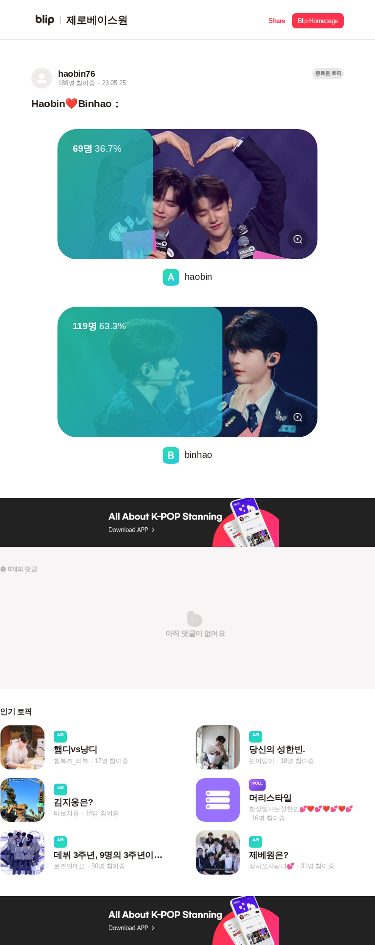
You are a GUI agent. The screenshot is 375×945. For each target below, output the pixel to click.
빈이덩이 (261, 761)
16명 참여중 (269, 818)
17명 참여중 (111, 761)
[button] (277, 20)
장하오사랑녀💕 (271, 866)
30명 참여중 (108, 866)
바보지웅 (66, 813)
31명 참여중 (317, 866)
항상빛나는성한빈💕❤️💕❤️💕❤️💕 (301, 808)
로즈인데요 (69, 866)
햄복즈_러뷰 (71, 761)
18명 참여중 (297, 761)
